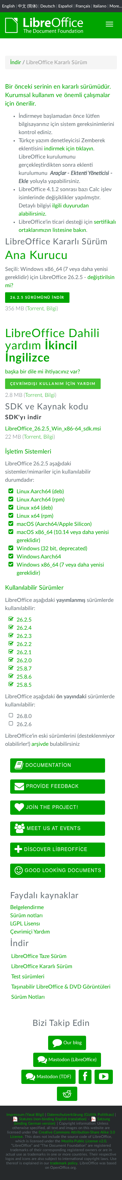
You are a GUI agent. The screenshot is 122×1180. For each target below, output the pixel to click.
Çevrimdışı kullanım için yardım (53, 384)
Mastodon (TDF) (53, 1076)
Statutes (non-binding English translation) (52, 1119)
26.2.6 (24, 724)
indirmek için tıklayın (68, 148)
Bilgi (51, 308)
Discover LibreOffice (54, 848)
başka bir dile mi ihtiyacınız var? (42, 371)
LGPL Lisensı (25, 923)
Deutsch (47, 6)
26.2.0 (24, 660)
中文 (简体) (27, 6)
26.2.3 (24, 636)
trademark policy (64, 1163)
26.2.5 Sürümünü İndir (37, 297)
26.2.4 (24, 628)
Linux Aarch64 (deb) (40, 491)
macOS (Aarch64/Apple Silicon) (54, 524)
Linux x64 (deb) (35, 508)
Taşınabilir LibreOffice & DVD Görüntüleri (60, 987)
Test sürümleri (27, 976)
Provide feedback (51, 785)
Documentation (47, 764)
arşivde (40, 744)
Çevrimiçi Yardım (30, 932)
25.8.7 (24, 668)
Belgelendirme (27, 907)
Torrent (35, 308)
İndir (15, 62)
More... (115, 6)
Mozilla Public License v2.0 (83, 1141)
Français (83, 6)
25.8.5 (24, 685)
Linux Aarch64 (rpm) (40, 499)
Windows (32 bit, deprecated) (52, 548)
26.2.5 (24, 620)
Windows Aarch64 (39, 556)
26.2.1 (24, 652)
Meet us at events (53, 827)
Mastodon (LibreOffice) (72, 1059)
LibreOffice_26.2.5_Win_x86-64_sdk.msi (53, 428)
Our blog (72, 1042)
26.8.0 (24, 716)
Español (65, 6)
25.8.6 (24, 677)
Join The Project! (51, 806)
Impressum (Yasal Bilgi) (25, 1115)
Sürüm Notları (28, 997)
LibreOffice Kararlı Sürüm (41, 966)
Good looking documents (62, 869)
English (8, 6)
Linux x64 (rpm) (35, 516)
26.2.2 (24, 644)
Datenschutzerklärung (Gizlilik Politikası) (80, 1115)
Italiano (99, 6)
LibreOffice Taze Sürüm (38, 956)
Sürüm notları (26, 915)
